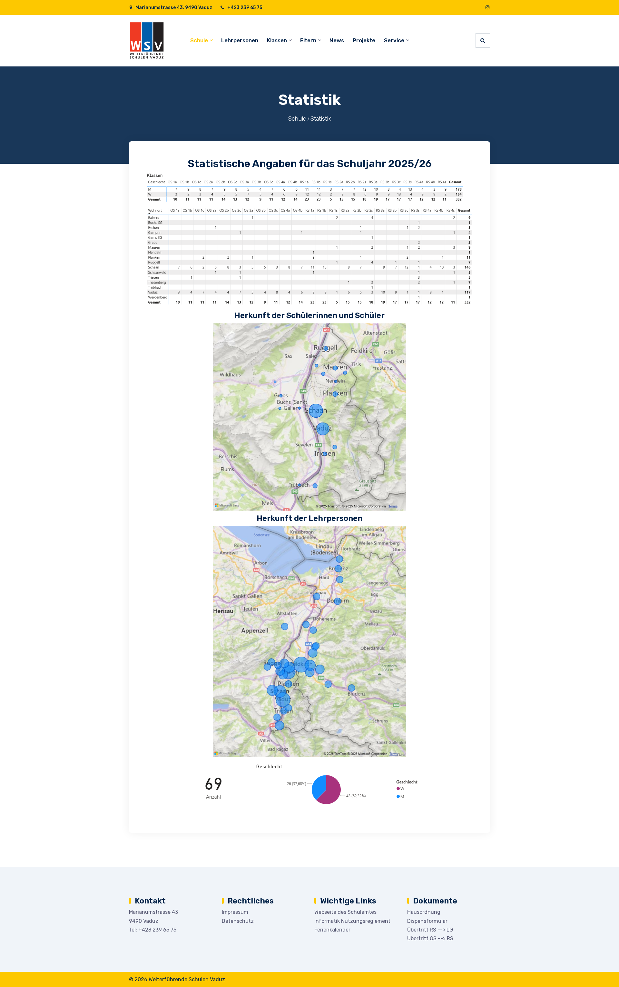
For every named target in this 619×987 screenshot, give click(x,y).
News (336, 40)
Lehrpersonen (239, 40)
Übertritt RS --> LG (430, 930)
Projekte (364, 40)
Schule (199, 40)
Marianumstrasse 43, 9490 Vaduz (173, 7)
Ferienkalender (332, 930)
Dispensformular (427, 921)
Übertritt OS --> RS (430, 938)
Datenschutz (238, 921)
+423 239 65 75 (244, 7)
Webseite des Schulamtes (345, 912)
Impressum (235, 912)
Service (394, 40)
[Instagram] (487, 7)
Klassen (277, 40)
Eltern (308, 40)
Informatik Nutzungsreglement (352, 921)
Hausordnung (423, 912)
